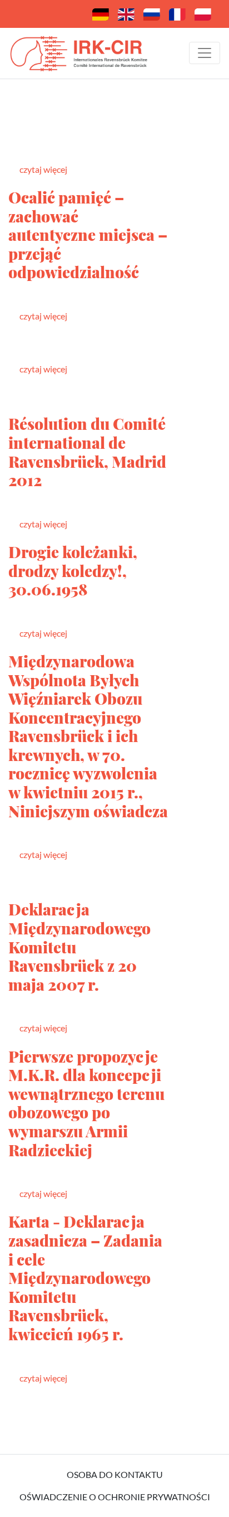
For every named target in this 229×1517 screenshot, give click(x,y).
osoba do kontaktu (115, 1474)
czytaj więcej (43, 169)
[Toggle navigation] (204, 53)
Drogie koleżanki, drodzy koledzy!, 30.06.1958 (72, 570)
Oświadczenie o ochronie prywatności (114, 1496)
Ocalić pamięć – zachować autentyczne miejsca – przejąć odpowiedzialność (87, 234)
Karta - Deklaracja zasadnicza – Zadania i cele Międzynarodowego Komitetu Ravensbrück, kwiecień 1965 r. (85, 1277)
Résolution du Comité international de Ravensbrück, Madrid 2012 (87, 451)
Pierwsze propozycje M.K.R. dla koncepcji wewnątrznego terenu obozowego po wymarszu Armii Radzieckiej (86, 1103)
